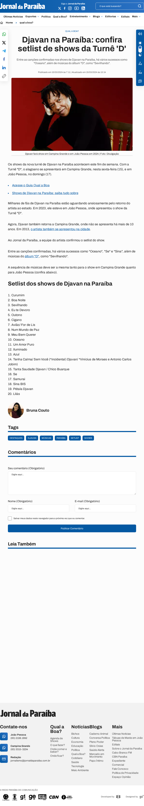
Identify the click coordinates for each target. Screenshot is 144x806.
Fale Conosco (120, 769)
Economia (77, 742)
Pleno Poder (96, 742)
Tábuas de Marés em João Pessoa (127, 739)
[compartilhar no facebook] (4, 59)
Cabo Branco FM (122, 752)
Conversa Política (99, 738)
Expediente (118, 761)
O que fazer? (57, 745)
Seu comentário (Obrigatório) (26, 468)
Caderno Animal (98, 734)
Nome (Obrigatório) (20, 501)
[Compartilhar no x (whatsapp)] (4, 43)
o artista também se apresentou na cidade (60, 229)
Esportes (30, 16)
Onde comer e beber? (58, 750)
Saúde (75, 762)
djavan (32, 438)
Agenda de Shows (56, 739)
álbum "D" (32, 256)
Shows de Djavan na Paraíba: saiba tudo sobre (45, 193)
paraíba (61, 438)
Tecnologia (77, 766)
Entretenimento (79, 16)
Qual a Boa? (60, 16)
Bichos (75, 734)
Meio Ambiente (80, 770)
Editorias (110, 16)
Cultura (75, 738)
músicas (46, 438)
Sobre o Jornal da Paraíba (127, 748)
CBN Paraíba (119, 756)
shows (88, 438)
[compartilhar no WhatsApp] (4, 34)
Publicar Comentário (72, 528)
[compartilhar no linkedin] (4, 68)
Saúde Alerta (96, 750)
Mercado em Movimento (96, 755)
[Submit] (139, 6)
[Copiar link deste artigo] (4, 76)
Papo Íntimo (96, 761)
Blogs (96, 16)
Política (46, 16)
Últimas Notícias (13, 16)
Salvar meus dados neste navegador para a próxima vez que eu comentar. (49, 518)
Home (9, 22)
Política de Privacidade (125, 773)
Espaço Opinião (121, 777)
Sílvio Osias (96, 746)
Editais (125, 16)
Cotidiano (77, 758)
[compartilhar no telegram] (4, 51)
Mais (135, 16)
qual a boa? (26, 22)
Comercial (118, 765)
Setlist (75, 438)
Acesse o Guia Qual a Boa (31, 185)
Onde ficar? (57, 756)
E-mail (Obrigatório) (87, 501)
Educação (77, 746)
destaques (16, 438)
